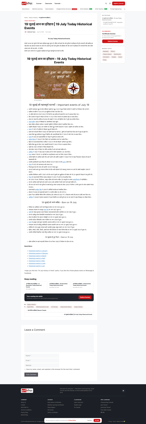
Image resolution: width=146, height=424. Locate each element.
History (113, 51)
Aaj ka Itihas (30, 307)
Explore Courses (119, 3)
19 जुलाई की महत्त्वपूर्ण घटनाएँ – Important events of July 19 (112, 23)
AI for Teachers (101, 9)
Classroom (48, 3)
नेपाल (30, 164)
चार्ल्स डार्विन (32, 122)
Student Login (77, 405)
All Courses (50, 410)
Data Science (25, 9)
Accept (97, 420)
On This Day (54, 307)
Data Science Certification (54, 402)
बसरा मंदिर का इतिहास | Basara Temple (37, 310)
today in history (78, 307)
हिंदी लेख (102, 412)
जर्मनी (30, 212)
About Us (23, 402)
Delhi (64, 162)
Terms (114, 421)
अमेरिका (31, 152)
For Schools (77, 407)
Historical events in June (37, 263)
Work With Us (24, 407)
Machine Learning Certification (56, 405)
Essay (104, 59)
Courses (39, 3)
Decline (89, 420)
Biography (105, 51)
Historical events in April (37, 258)
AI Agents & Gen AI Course (67, 9)
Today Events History (65, 307)
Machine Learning (37, 9)
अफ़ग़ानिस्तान (76, 179)
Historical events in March (37, 256)
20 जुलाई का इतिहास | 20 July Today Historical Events (78, 314)
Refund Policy (24, 415)
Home (26, 17)
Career (120, 57)
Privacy (110, 421)
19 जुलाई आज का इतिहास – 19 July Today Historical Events (112, 19)
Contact (23, 405)
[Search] (106, 3)
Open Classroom (78, 402)
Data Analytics (49, 9)
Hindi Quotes (117, 54)
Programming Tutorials (107, 402)
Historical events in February (38, 253)
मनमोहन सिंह (38, 189)
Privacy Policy (24, 412)
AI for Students (86, 9)
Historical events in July (37, 266)
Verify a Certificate (53, 412)
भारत (30, 154)
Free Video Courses (106, 410)
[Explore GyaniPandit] (110, 3)
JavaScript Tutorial (105, 407)
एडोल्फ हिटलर (32, 139)
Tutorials (57, 3)
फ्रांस (30, 129)
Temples (114, 57)
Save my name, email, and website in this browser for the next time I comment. (53, 369)
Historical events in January (38, 251)
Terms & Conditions (26, 410)
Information (106, 57)
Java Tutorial (104, 405)
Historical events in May (37, 261)
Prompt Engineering (115, 9)
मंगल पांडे (46, 209)
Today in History (33, 17)
